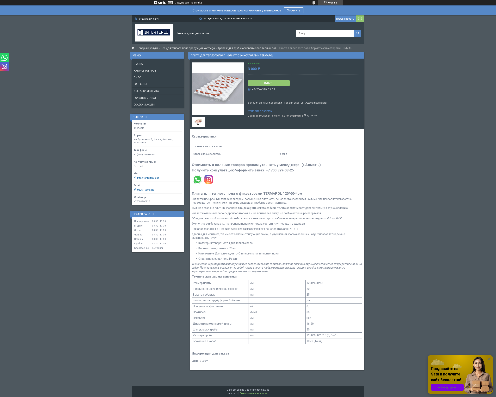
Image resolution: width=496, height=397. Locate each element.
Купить (268, 83)
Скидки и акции (144, 104)
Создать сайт (182, 2)
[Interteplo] (154, 33)
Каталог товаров (145, 70)
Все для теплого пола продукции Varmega (188, 48)
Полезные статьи (145, 97)
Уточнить (293, 10)
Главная (139, 63)
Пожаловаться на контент (254, 393)
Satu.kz (265, 389)
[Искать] (357, 33)
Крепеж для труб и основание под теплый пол (247, 48)
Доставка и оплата (146, 91)
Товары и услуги (147, 48)
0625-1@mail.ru (145, 189)
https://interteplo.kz (148, 177)
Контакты (140, 84)
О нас (137, 77)
